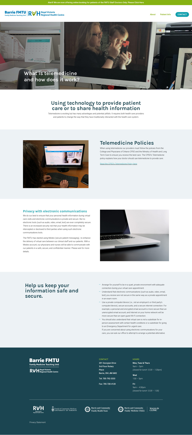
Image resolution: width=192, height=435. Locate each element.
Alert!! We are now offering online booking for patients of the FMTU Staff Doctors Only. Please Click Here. (96, 3)
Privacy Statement (38, 422)
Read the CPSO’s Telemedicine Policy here (118, 164)
